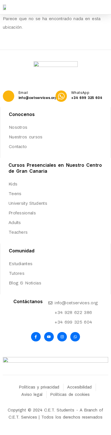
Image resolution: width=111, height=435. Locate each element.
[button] (106, 7)
